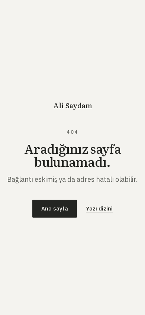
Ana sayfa (54, 208)
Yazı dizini (99, 208)
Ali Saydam (72, 105)
